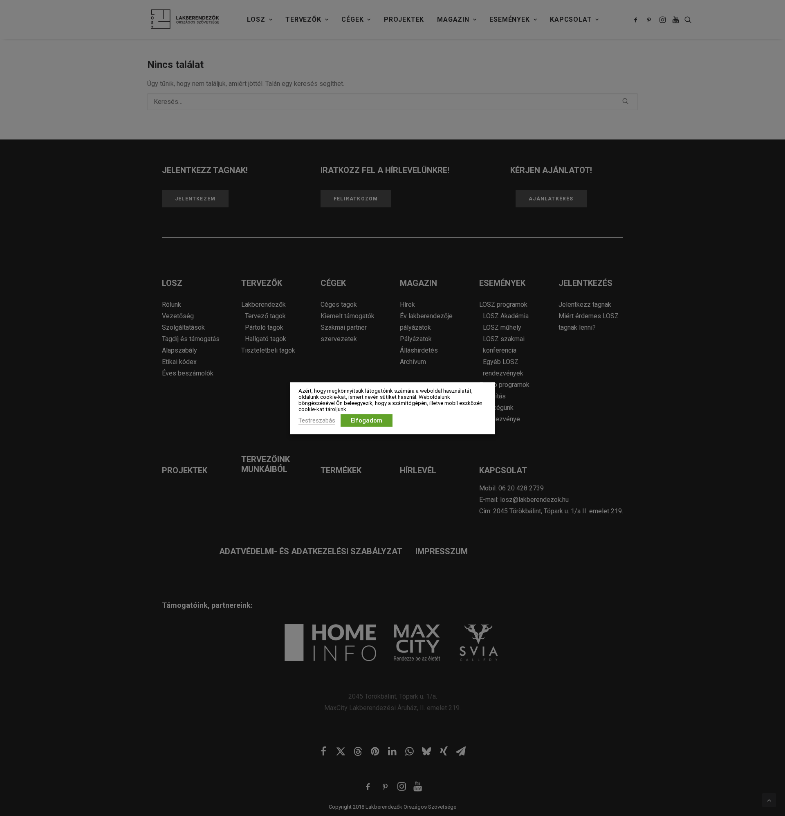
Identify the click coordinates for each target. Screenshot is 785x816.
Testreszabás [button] (316, 420)
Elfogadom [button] (366, 420)
